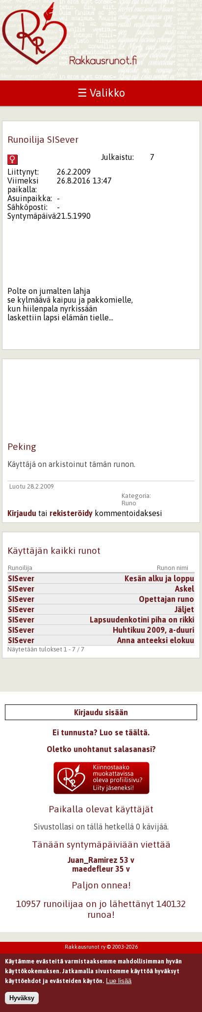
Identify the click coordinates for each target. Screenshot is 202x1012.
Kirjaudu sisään (101, 712)
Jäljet (184, 609)
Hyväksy (21, 998)
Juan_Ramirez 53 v (101, 860)
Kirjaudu (21, 513)
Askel (184, 588)
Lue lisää (118, 981)
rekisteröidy (71, 513)
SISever (21, 578)
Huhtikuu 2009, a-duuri (153, 629)
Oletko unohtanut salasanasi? (101, 749)
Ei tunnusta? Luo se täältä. (101, 732)
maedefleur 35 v (101, 868)
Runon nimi (172, 567)
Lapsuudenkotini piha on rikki (142, 619)
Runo (129, 503)
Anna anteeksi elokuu (155, 640)
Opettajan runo (166, 599)
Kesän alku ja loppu (159, 578)
